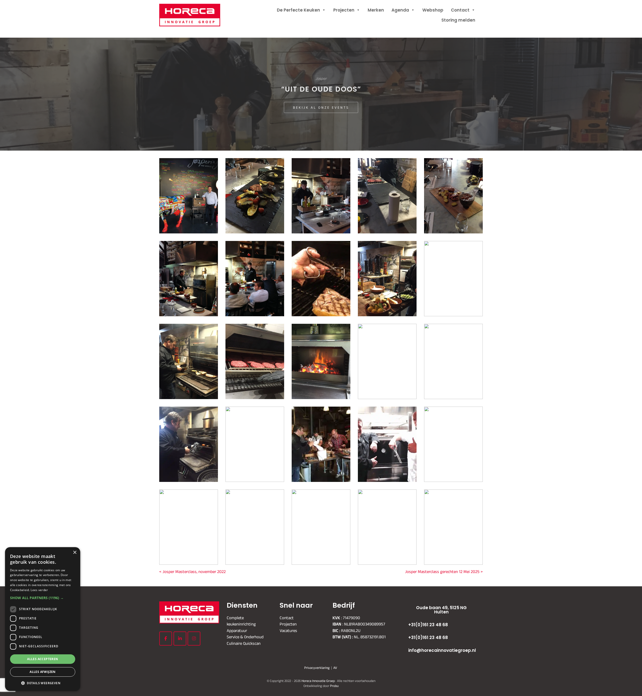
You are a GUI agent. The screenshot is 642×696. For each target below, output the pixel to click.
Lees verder (39, 590)
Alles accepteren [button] (42, 659)
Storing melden (458, 20)
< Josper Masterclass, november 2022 (192, 571)
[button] (42, 597)
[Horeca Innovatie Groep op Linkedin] (180, 638)
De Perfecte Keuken (298, 10)
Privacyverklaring (317, 668)
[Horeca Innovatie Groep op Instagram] (194, 638)
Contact (460, 10)
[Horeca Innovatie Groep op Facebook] (165, 638)
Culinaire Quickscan (244, 643)
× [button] (74, 552)
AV (335, 668)
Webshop (432, 10)
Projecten (343, 10)
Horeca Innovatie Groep (196, 9)
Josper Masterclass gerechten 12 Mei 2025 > (444, 571)
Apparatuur (237, 630)
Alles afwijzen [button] (43, 672)
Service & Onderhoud (245, 637)
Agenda (400, 10)
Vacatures (288, 630)
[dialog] (42, 619)
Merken (376, 10)
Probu (334, 685)
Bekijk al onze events (321, 107)
